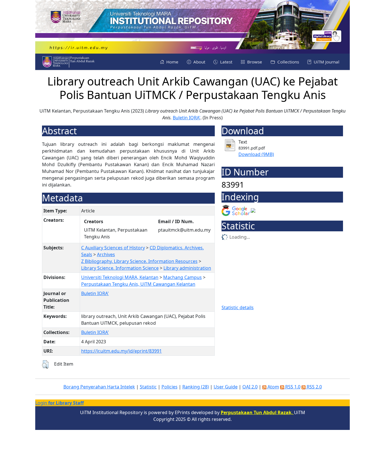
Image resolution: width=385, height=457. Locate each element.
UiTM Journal (326, 62)
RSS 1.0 (292, 387)
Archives (106, 254)
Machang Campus (182, 277)
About (198, 62)
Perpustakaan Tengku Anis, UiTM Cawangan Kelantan (138, 284)
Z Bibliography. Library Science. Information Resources (139, 261)
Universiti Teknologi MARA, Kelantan (119, 277)
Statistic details (238, 307)
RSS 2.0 (314, 387)
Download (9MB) (256, 154)
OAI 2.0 (250, 387)
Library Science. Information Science (120, 268)
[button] (45, 364)
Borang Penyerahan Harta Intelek (99, 387)
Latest (225, 62)
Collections (287, 62)
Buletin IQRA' (186, 118)
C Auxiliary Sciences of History (113, 248)
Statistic (148, 387)
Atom (272, 387)
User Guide (226, 387)
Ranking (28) (195, 387)
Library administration (187, 268)
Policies (169, 387)
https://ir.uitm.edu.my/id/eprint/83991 (121, 351)
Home (171, 62)
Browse (254, 62)
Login (59, 403)
